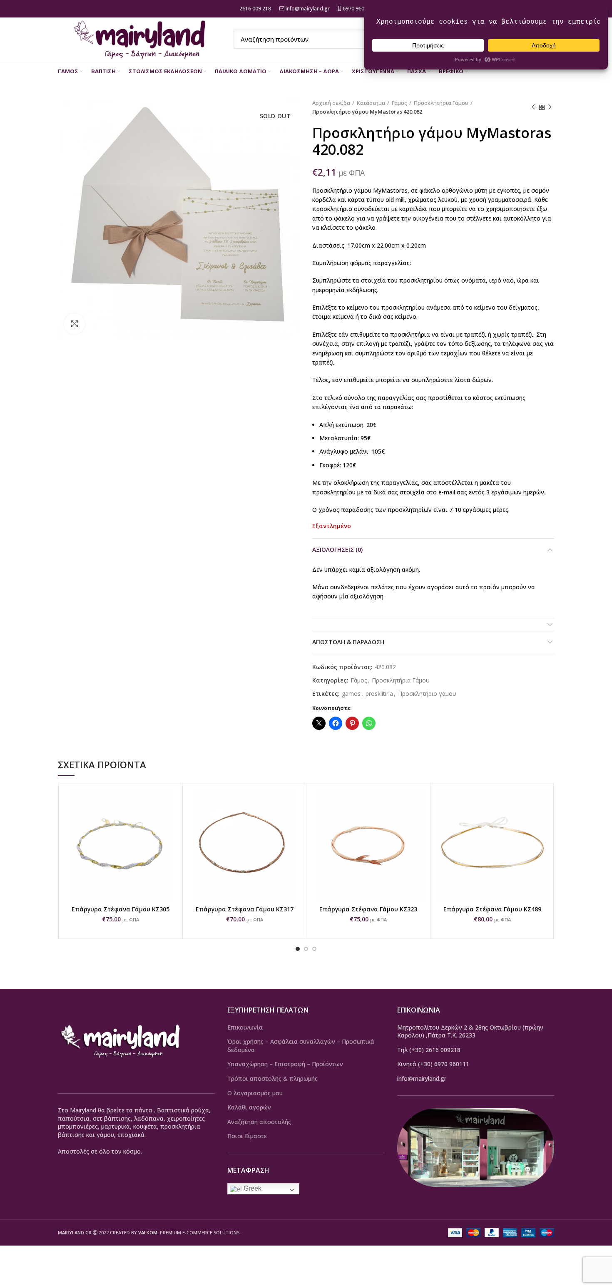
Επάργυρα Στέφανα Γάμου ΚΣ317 (245, 909)
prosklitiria (379, 693)
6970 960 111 (357, 8)
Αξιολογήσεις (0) (337, 549)
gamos (351, 693)
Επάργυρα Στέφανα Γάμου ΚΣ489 (492, 909)
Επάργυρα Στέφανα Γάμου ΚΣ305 (120, 909)
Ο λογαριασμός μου (255, 1093)
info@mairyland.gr (308, 8)
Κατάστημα (371, 103)
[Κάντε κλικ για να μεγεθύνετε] (74, 323)
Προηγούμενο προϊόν (533, 107)
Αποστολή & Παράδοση (348, 642)
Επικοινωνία (245, 1027)
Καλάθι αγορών (249, 1107)
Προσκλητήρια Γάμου (441, 103)
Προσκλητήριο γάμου (427, 693)
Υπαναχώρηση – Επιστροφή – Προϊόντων (285, 1064)
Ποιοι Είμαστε (247, 1136)
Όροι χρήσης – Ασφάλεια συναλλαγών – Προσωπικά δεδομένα (300, 1045)
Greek (251, 1188)
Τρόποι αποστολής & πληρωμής (272, 1078)
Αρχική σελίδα (331, 103)
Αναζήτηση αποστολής (259, 1122)
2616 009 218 (254, 8)
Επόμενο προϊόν (550, 107)
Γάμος (399, 103)
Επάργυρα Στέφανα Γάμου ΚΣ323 (368, 909)
